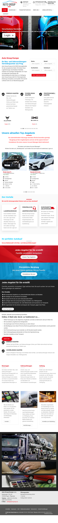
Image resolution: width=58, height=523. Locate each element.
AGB (18, 509)
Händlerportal (47, 10)
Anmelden (7, 509)
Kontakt (5, 14)
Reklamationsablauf (25, 509)
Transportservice (25, 10)
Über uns (36, 10)
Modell (46, 61)
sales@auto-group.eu (12, 501)
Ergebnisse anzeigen (39, 75)
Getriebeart (47, 68)
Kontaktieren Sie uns (29, 274)
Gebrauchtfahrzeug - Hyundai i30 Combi (41, 171)
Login (7, 35)
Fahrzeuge (12, 10)
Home (4, 10)
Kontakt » (7, 421)
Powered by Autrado (48, 513)
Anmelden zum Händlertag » (48, 421)
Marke (33, 61)
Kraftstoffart (34, 68)
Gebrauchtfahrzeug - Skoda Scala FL (14, 171)
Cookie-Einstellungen (43, 509)
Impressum (13, 509)
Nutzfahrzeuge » (27, 425)
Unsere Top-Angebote (28, 257)
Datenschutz (34, 509)
